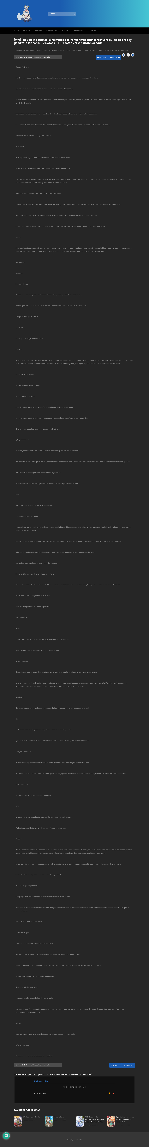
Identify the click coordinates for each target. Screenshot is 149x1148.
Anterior (102, 57)
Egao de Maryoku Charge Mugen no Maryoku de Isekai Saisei (125, 1119)
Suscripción (51, 31)
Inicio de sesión (42, 1081)
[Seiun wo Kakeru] (49, 1121)
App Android (78, 31)
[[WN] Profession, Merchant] (18, 1121)
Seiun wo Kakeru (59, 1117)
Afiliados (92, 31)
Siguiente (114, 57)
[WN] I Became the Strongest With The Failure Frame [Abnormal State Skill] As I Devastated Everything (94, 1122)
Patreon (64, 31)
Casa (16, 50)
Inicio (16, 31)
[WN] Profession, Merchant (32, 1117)
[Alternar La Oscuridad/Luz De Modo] (132, 55)
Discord (38, 31)
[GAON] (26, 14)
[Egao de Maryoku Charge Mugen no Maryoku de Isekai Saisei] (111, 1121)
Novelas (26, 31)
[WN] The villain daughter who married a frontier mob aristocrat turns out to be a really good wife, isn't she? (57, 50)
